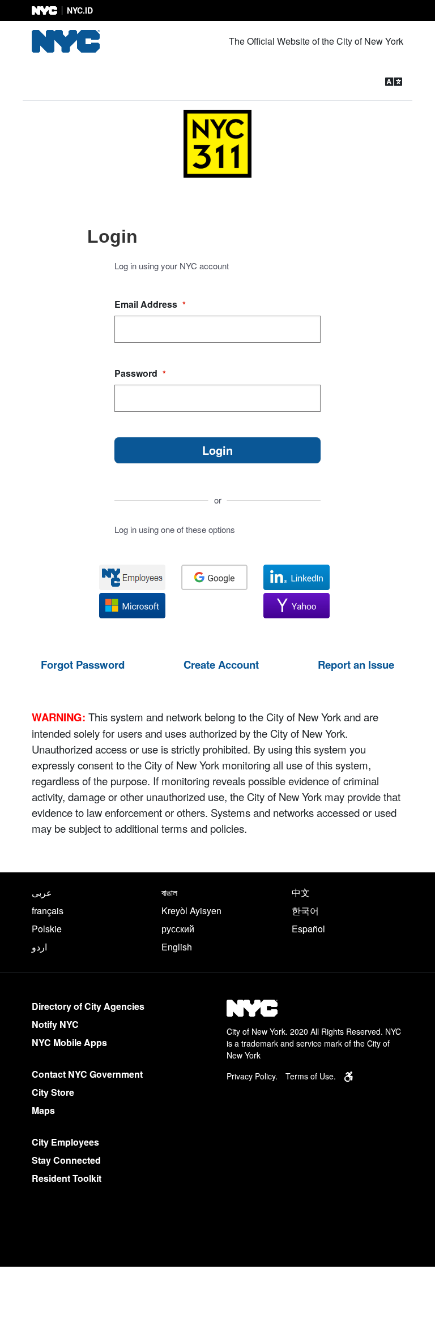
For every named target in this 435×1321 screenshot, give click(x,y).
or (217, 501)
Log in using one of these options (174, 529)
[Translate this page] (393, 81)
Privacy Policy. (252, 1076)
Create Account (221, 664)
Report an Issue (356, 664)
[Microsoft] (132, 605)
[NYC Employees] (132, 577)
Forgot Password (83, 664)
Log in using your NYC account (171, 266)
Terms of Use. (310, 1076)
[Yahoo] (296, 605)
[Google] (214, 577)
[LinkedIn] (296, 577)
